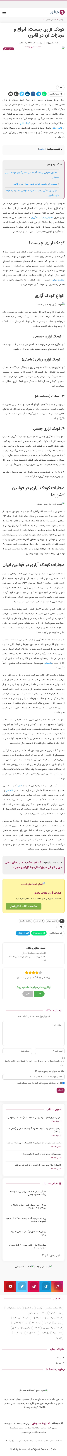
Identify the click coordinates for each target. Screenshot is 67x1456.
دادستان (48, 663)
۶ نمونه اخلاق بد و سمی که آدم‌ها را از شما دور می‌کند (38, 1165)
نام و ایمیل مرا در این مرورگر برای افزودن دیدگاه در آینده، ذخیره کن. (34, 1063)
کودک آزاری (25, 123)
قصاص (9, 790)
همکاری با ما (9, 1423)
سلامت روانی (58, 280)
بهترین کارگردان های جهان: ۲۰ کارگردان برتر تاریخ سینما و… (27, 1246)
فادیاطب (36, 1327)
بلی (39, 994)
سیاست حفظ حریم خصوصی (33, 1432)
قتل (20, 786)
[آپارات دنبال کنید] (33, 1286)
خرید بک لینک (36, 1323)
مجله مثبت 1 (18, 1332)
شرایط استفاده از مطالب (35, 1428)
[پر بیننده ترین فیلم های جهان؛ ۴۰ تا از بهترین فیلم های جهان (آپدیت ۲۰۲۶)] (54, 1222)
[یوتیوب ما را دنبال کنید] (9, 1286)
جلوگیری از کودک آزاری (42, 217)
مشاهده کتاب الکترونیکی (24, 906)
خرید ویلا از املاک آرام (20, 1323)
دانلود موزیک (57, 1332)
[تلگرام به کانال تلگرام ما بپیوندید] (45, 1286)
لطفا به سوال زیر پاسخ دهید (51, 1071)
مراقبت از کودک (25, 921)
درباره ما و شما (23, 1423)
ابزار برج (59, 1337)
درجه (59, 1358)
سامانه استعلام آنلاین (14, 1308)
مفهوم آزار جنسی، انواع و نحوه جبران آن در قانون (35, 184)
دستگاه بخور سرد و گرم (37, 1313)
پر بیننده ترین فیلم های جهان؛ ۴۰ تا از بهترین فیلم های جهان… (26, 1220)
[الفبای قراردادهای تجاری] (33, 884)
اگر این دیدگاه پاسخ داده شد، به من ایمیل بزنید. (39, 1083)
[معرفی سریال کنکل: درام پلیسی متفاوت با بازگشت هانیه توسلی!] (54, 1195)
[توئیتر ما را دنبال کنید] (21, 1286)
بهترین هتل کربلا (55, 1313)
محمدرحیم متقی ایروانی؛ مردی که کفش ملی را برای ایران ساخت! (34, 1143)
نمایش (41, 149)
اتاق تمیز (48, 1323)
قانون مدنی (57, 128)
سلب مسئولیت (16, 1428)
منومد (59, 1363)
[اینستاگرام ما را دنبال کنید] (57, 1286)
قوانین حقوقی (52, 921)
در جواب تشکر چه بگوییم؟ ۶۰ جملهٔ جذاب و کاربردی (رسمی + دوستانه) (35, 1130)
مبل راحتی (58, 1323)
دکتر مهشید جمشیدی (54, 1308)
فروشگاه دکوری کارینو (20, 1318)
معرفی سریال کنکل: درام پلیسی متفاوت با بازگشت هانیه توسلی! (34, 1117)
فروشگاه (56, 1423)
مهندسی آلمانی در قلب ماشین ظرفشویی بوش (41, 1154)
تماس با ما (52, 1428)
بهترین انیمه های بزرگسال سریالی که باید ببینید (28, 1233)
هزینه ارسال (29, 1308)
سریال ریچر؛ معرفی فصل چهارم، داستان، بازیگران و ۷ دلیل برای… (28, 1206)
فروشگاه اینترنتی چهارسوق (52, 1327)
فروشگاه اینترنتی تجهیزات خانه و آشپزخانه (46, 1318)
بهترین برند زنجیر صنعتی (21, 1327)
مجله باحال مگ (32, 1332)
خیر (28, 994)
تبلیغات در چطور (39, 1423)
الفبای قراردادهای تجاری (47, 893)
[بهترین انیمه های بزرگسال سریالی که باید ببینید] (54, 1235)
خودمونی (40, 1308)
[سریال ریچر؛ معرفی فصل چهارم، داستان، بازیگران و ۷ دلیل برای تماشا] (54, 1209)
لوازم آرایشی (45, 1332)
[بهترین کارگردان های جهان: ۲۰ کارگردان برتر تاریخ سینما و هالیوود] (54, 1249)
